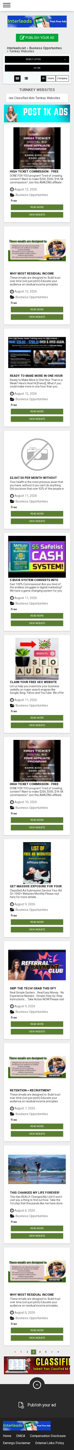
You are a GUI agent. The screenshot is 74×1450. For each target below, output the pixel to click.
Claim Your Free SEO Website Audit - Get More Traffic (33, 682)
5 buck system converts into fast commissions (34, 580)
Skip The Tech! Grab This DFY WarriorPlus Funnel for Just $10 (34, 988)
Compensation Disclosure (48, 1436)
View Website (37, 214)
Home (7, 1436)
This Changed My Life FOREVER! (34, 1192)
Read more (37, 207)
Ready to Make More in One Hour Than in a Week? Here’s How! (36, 375)
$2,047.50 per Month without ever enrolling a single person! (36, 477)
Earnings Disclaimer (16, 1443)
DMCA (20, 1436)
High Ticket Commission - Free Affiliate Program (34, 171)
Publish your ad (39, 38)
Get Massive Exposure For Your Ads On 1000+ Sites (36, 886)
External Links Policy (49, 1443)
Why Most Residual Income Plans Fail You (32, 273)
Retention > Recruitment (30, 1090)
